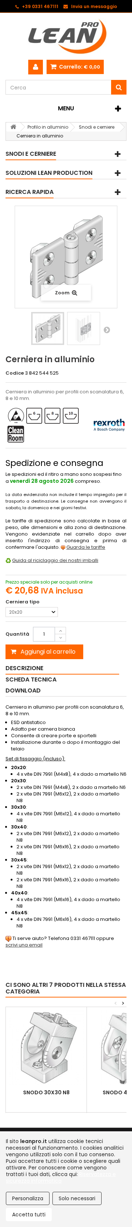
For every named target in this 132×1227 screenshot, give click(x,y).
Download (23, 690)
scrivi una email (24, 944)
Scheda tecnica (31, 679)
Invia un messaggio (94, 6)
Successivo (106, 329)
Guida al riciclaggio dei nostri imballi (55, 560)
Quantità (17, 634)
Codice (15, 373)
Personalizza (27, 1198)
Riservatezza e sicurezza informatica (61, 1177)
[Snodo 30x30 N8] (46, 1047)
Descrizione (24, 668)
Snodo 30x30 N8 (46, 1092)
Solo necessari (77, 1198)
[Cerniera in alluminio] (48, 328)
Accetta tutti (28, 1214)
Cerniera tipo (23, 602)
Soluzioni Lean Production (49, 173)
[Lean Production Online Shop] (66, 36)
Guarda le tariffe (85, 547)
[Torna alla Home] (13, 127)
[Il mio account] (35, 67)
